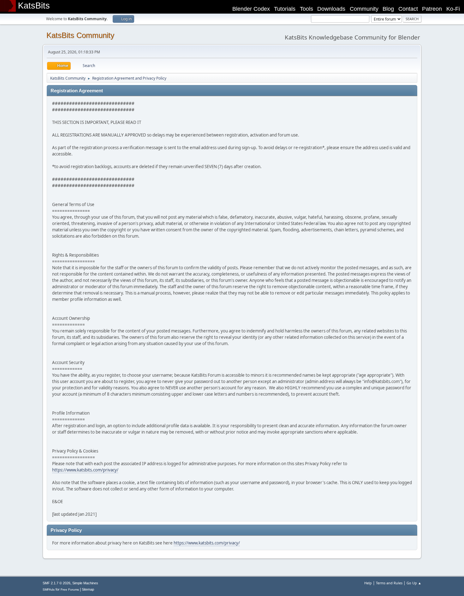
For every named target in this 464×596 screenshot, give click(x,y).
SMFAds (49, 589)
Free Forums (70, 589)
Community (364, 9)
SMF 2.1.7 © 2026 (56, 583)
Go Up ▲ (414, 583)
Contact (408, 9)
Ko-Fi (453, 9)
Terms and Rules (389, 583)
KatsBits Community (80, 35)
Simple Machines (85, 583)
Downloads (331, 9)
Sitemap (88, 589)
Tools (306, 9)
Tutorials (284, 9)
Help (368, 583)
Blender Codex (251, 9)
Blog (388, 9)
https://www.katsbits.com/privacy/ (85, 470)
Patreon (432, 9)
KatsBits (34, 5)
